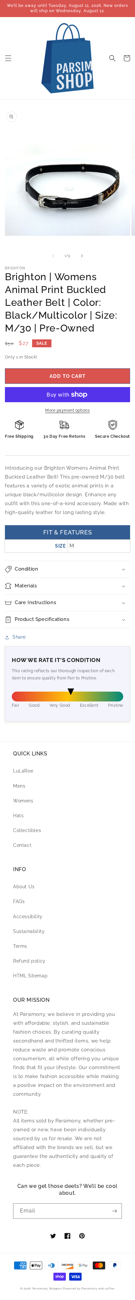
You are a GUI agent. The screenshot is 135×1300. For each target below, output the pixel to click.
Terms (20, 946)
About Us (24, 886)
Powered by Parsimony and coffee (89, 1288)
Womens (23, 800)
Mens (19, 786)
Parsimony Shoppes (47, 1288)
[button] (8, 58)
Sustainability (29, 931)
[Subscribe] (114, 1211)
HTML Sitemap (30, 975)
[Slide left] (53, 256)
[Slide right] (82, 256)
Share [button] (19, 637)
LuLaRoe (23, 770)
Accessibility (28, 916)
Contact (22, 845)
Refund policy (29, 961)
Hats (18, 815)
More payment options (67, 410)
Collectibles (27, 830)
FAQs (19, 901)
